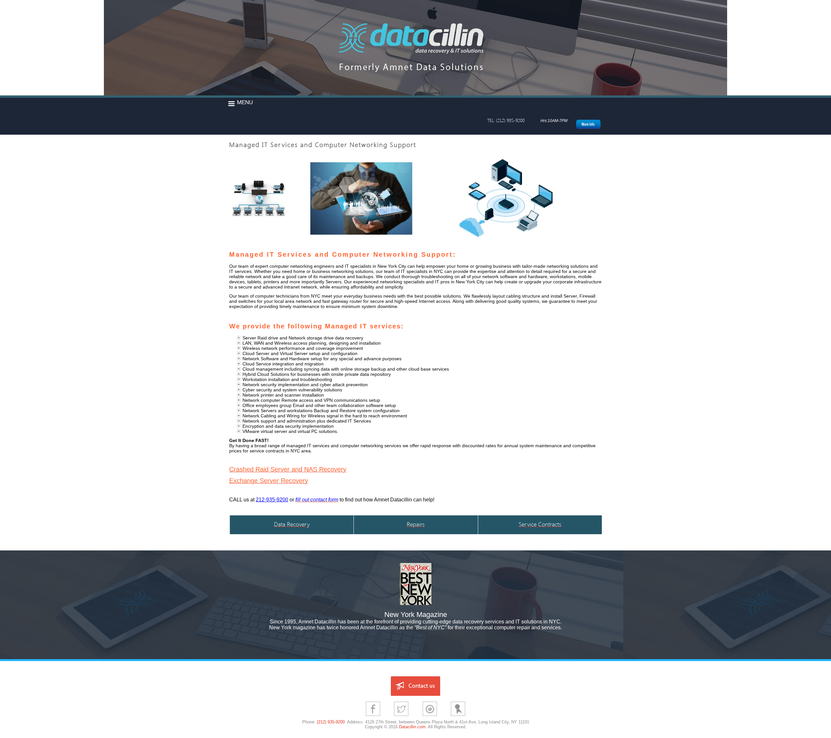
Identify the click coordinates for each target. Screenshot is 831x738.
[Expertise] (429, 716)
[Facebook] (373, 716)
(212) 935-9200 (331, 722)
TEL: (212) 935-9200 (506, 120)
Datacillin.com (412, 726)
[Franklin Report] (458, 716)
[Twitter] (401, 716)
